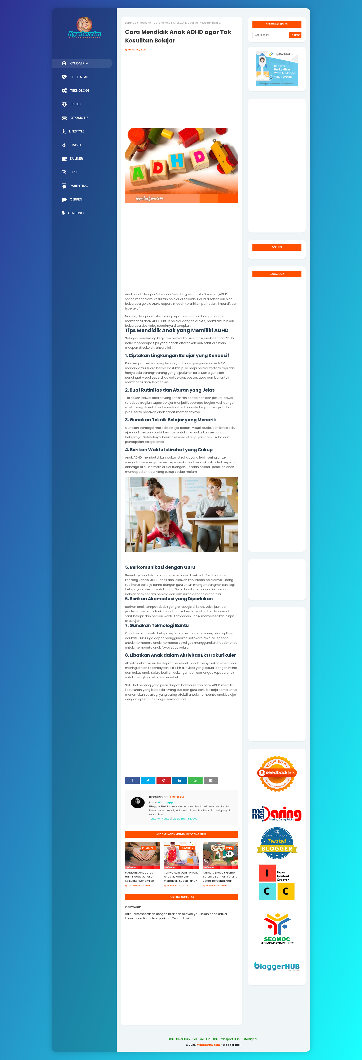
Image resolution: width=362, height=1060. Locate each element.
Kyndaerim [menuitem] (79, 63)
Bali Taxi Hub (202, 1039)
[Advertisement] (181, 94)
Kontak (166, 818)
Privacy (192, 818)
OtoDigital (249, 1039)
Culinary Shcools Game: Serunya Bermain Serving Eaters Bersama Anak (220, 877)
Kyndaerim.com (208, 1045)
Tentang (154, 818)
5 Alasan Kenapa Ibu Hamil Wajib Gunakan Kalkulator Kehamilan (139, 877)
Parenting (145, 22)
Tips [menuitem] (73, 172)
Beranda (130, 22)
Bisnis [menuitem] (75, 104)
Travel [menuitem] (76, 145)
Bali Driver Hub (179, 1039)
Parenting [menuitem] (79, 185)
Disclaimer (179, 818)
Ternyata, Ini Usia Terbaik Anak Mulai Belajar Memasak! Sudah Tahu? (181, 877)
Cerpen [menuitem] (76, 199)
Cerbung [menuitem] (76, 213)
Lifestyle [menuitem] (76, 131)
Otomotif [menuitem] (79, 117)
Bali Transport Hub (226, 1039)
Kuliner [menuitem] (76, 158)
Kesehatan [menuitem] (79, 77)
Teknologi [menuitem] (79, 90)
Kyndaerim (176, 797)
